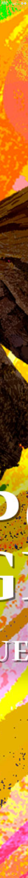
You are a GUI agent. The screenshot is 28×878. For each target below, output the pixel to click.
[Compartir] (22, 3)
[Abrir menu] (25, 3)
